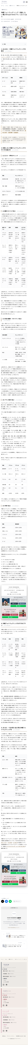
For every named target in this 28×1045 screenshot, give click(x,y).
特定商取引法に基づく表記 (21, 1036)
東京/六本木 (4, 842)
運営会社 (4, 1036)
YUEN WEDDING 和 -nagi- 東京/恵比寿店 (15, 846)
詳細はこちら (14, 603)
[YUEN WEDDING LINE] (6, 985)
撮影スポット (4, 9)
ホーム (2, 959)
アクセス (12, 971)
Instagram (23, 603)
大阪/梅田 (10, 132)
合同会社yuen (12, 1038)
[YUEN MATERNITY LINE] (6, 1031)
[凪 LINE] (6, 1005)
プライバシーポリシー (11, 1036)
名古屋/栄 (16, 132)
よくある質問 (6, 982)
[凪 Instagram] (3, 1005)
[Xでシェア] (2, 901)
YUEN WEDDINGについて (13, 927)
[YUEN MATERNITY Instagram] (3, 1031)
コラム (6, 959)
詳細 (9, 971)
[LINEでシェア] (10, 901)
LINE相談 (18, 605)
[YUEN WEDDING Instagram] (3, 985)
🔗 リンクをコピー (8, 51)
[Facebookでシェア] (6, 901)
